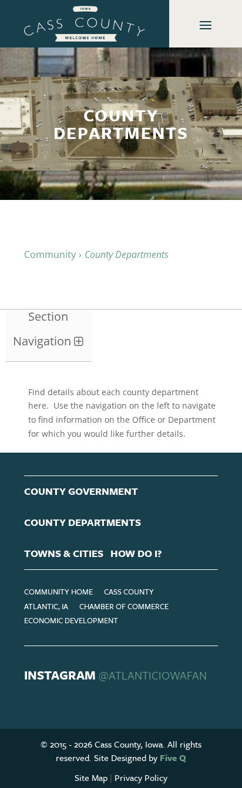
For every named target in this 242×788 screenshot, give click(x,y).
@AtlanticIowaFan (153, 675)
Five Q (173, 757)
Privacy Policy (141, 777)
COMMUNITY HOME (58, 591)
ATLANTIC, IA (46, 606)
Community (50, 254)
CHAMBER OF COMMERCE (124, 606)
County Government (81, 491)
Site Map (91, 777)
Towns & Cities (63, 553)
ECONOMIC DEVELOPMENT (71, 620)
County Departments (82, 522)
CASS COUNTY (129, 591)
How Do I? (136, 553)
